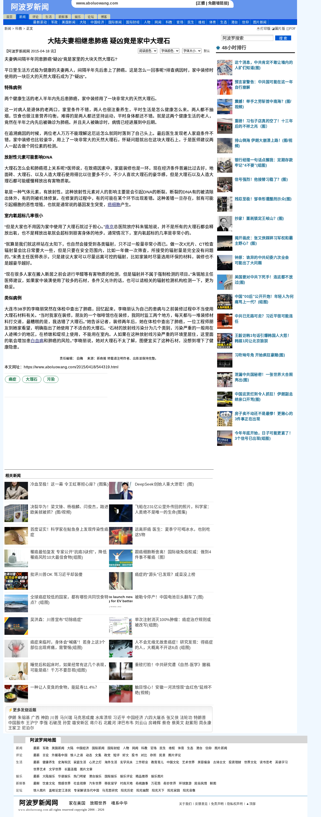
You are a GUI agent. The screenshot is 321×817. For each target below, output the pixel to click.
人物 (147, 22)
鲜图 (213, 783)
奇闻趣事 (142, 783)
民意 (162, 755)
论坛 (91, 17)
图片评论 (174, 755)
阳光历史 (127, 790)
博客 (104, 17)
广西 (35, 717)
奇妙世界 (169, 783)
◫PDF (291, 28)
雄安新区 (80, 723)
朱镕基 (24, 717)
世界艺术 (39, 769)
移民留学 (111, 783)
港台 (234, 22)
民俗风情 (200, 783)
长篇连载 (70, 769)
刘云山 (141, 723)
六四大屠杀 (155, 717)
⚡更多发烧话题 (22, 710)
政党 (107, 755)
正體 (201, 3)
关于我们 (185, 803)
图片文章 (86, 769)
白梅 (80, 358)
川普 (54, 717)
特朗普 (200, 717)
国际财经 (133, 22)
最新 (40, 22)
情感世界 (64, 783)
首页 (9, 17)
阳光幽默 (142, 790)
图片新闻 (221, 748)
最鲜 (36, 783)
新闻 (22, 17)
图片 (260, 22)
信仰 (245, 22)
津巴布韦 (125, 723)
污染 (51, 379)
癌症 (12, 379)
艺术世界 (188, 762)
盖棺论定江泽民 (60, 790)
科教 (169, 22)
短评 (116, 755)
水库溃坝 (103, 717)
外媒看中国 (60, 755)
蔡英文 (178, 723)
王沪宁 (32, 723)
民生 (191, 22)
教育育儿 (157, 762)
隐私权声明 (235, 803)
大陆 (83, 22)
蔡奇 (166, 723)
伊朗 (12, 717)
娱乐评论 (126, 776)
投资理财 (235, 762)
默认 (207, 51)
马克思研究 (110, 790)
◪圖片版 (278, 28)
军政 (54, 22)
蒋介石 (96, 723)
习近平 (119, 717)
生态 (223, 22)
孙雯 (67, 723)
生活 (48, 17)
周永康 (205, 723)
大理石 (32, 379)
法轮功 (186, 717)
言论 (46, 755)
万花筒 (156, 783)
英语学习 (281, 762)
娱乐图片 (157, 776)
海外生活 (111, 762)
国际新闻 (115, 22)
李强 (43, 723)
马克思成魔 (84, 717)
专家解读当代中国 (86, 790)
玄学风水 (126, 762)
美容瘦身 (204, 762)
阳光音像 (189, 790)
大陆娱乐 (49, 776)
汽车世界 (95, 783)
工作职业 (142, 762)
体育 (212, 22)
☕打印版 (263, 28)
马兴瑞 (66, 717)
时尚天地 (126, 783)
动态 (89, 755)
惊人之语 (76, 755)
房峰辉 (155, 723)
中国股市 (16, 723)
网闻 (158, 22)
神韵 (45, 717)
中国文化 (173, 762)
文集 (98, 755)
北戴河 (110, 723)
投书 (135, 755)
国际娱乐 (111, 776)
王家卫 (14, 728)
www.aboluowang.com (97, 3)
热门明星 (80, 776)
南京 (109, 226)
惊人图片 (39, 790)
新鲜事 (63, 17)
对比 (144, 755)
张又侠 (172, 717)
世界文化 (250, 762)
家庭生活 (80, 762)
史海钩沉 (64, 762)
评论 (35, 17)
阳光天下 (158, 790)
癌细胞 (114, 204)
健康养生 (49, 762)
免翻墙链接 (218, 3)
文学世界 (55, 769)
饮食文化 (49, 783)
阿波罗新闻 (30, 7)
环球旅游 (185, 783)
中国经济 (97, 22)
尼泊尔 (28, 728)
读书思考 (266, 762)
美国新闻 (68, 22)
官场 (179, 22)
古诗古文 (219, 762)
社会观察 (80, 783)
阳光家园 (173, 790)
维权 (201, 22)
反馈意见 (201, 803)
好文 (125, 755)
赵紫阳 (191, 723)
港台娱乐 (95, 776)
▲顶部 (251, 803)
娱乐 (78, 17)
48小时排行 (234, 47)
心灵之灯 (95, 762)
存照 (153, 755)
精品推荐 (142, 776)
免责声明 (217, 803)
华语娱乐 (64, 776)
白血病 (37, 340)
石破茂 (55, 723)
